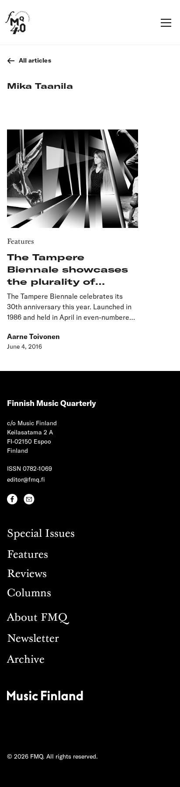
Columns (29, 593)
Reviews (27, 574)
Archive (26, 660)
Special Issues (41, 534)
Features (27, 555)
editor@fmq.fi (26, 479)
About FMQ (37, 618)
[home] (17, 22)
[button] (164, 22)
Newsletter (33, 639)
